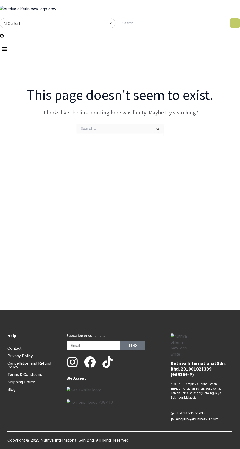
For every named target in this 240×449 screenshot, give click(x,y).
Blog (11, 389)
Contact (14, 348)
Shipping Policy (21, 382)
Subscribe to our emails (86, 336)
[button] (120, 49)
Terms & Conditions (25, 374)
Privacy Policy (20, 355)
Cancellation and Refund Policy (29, 365)
